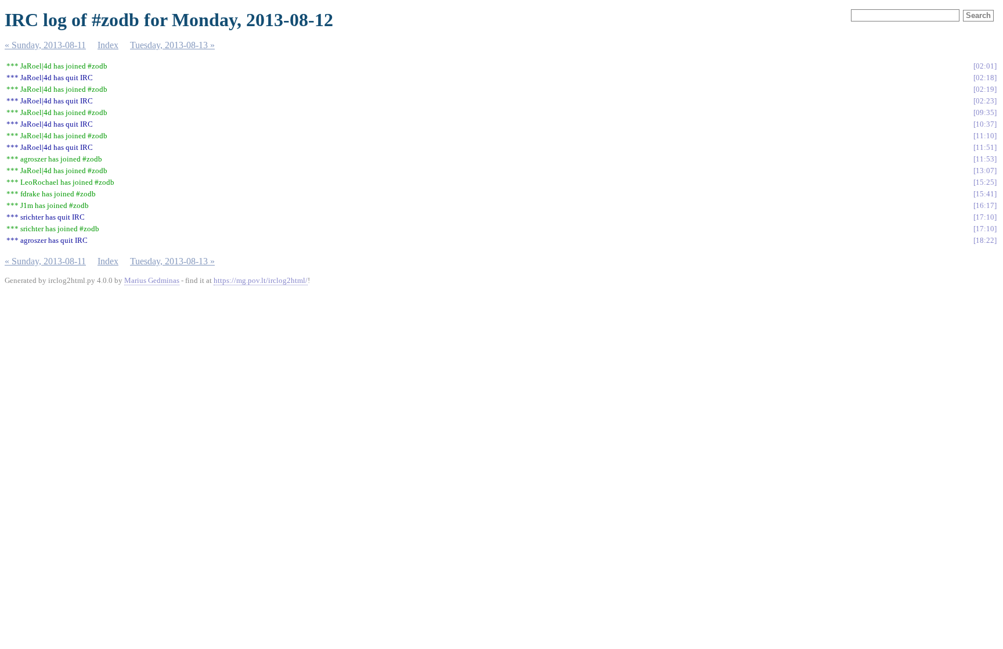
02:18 (985, 77)
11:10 (985, 135)
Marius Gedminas (151, 280)
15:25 (985, 182)
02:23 (985, 100)
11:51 (985, 147)
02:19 (985, 89)
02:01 (985, 66)
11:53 (985, 159)
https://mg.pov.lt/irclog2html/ (261, 280)
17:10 (985, 217)
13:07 (985, 170)
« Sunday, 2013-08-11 (45, 45)
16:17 (985, 205)
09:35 (985, 112)
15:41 (985, 193)
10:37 (985, 124)
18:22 (985, 240)
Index (108, 45)
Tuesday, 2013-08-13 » (172, 45)
